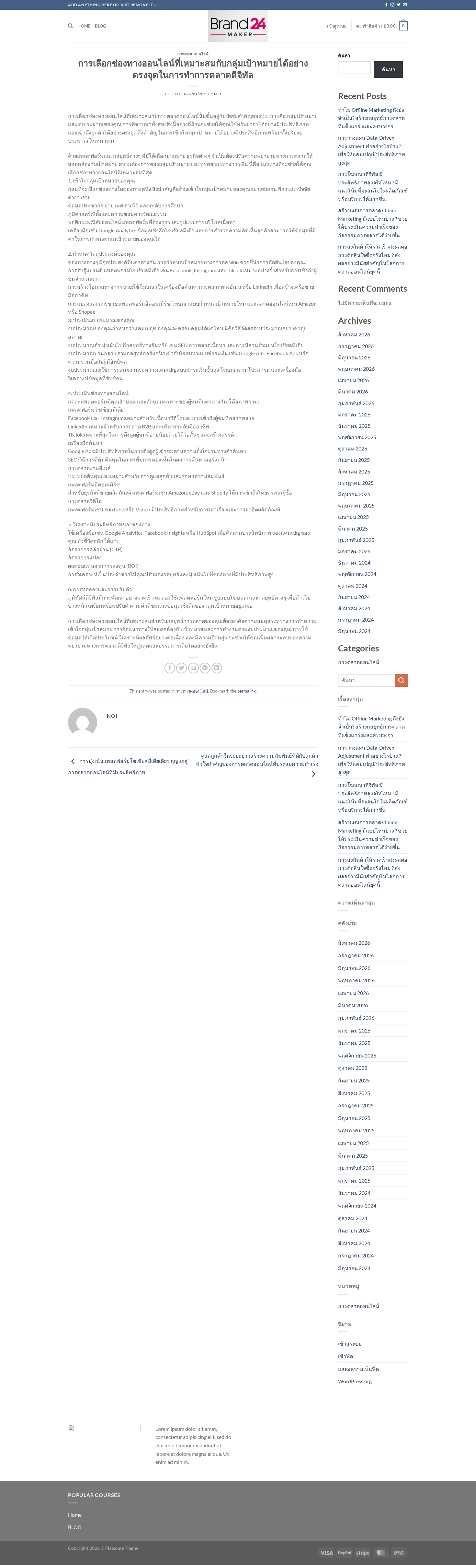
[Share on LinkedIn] (216, 668)
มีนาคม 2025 (353, 528)
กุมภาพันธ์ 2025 (356, 540)
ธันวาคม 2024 (354, 562)
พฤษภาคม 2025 (356, 505)
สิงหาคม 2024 (354, 608)
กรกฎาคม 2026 (356, 346)
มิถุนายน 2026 (354, 357)
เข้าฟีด (345, 1356)
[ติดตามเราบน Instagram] (392, 5)
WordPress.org (355, 1381)
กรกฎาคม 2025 (356, 483)
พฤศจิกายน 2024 (357, 574)
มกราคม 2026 (354, 414)
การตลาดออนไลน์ (193, 54)
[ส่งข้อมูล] (401, 680)
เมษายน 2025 (353, 517)
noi (217, 94)
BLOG (100, 26)
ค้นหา (344, 55)
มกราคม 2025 (354, 551)
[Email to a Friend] (193, 668)
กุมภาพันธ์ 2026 (356, 403)
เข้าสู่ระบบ (350, 1343)
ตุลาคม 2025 (352, 448)
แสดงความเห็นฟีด (358, 1369)
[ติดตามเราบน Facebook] (386, 5)
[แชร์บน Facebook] (169, 668)
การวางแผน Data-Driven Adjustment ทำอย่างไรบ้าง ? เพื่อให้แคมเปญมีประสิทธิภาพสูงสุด (371, 760)
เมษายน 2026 (353, 380)
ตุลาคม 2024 (352, 585)
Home (83, 26)
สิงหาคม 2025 (354, 471)
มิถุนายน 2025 (354, 494)
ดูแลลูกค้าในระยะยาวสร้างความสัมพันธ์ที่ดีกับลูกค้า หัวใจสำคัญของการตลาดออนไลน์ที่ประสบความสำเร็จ (257, 760)
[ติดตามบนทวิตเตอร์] (399, 5)
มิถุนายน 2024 (354, 631)
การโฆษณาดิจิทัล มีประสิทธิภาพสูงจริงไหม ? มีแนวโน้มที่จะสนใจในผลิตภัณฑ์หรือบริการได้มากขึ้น (373, 797)
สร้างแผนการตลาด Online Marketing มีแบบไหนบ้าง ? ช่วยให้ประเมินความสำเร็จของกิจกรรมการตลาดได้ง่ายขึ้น (372, 834)
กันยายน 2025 (354, 460)
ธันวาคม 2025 (354, 426)
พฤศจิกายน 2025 (357, 437)
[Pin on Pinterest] (205, 668)
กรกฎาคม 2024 (356, 619)
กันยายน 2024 (354, 597)
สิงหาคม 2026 (354, 334)
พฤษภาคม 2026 (356, 369)
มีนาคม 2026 (353, 391)
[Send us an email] (405, 5)
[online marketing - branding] (238, 26)
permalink (246, 691)
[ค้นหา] (70, 26)
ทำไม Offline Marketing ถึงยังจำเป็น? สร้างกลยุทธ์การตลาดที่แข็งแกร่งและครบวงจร (371, 118)
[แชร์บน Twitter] (181, 668)
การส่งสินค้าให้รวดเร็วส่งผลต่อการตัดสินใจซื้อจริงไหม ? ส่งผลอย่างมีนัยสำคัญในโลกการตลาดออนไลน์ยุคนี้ (372, 872)
